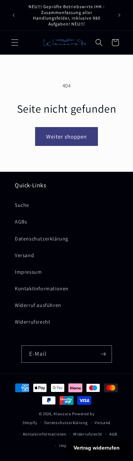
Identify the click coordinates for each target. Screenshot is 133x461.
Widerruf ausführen (38, 305)
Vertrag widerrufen (97, 448)
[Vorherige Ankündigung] (14, 15)
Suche (22, 205)
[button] (15, 42)
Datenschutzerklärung (41, 238)
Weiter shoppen (66, 136)
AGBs (21, 221)
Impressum (28, 272)
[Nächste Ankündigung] (119, 15)
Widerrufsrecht (32, 321)
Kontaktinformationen (42, 288)
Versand (24, 255)
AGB (113, 434)
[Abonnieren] (103, 354)
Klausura (62, 413)
